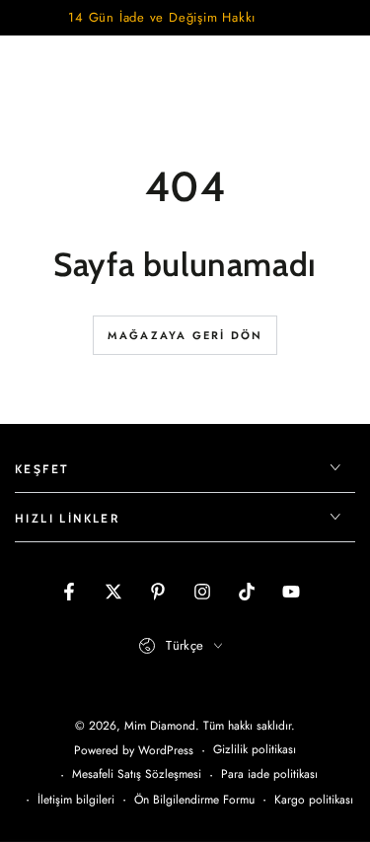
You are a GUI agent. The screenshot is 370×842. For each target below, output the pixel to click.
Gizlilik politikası (254, 749)
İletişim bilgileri (75, 800)
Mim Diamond (159, 726)
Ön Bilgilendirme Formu (194, 800)
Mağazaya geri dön (185, 335)
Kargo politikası (313, 800)
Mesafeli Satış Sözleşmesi (136, 774)
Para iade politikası (269, 774)
